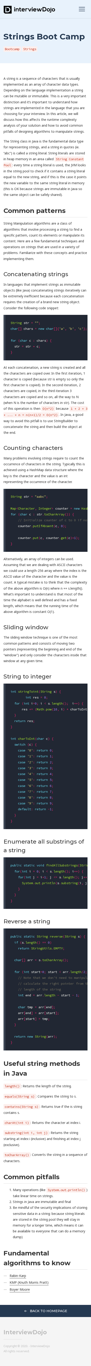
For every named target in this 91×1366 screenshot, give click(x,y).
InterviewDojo (25, 1332)
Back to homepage (48, 1311)
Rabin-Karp (18, 1275)
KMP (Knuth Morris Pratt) (29, 1282)
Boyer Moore (20, 1289)
